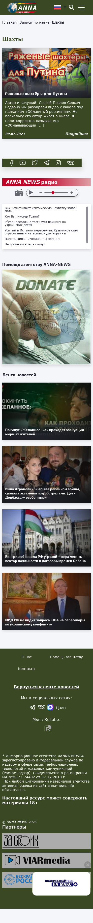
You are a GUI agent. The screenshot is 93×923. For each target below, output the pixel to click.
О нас (26, 657)
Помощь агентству (66, 657)
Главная (9, 22)
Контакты (26, 668)
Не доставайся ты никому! (25, 244)
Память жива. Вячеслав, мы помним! (33, 238)
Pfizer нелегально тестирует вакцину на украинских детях (35, 223)
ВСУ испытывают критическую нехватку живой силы (41, 210)
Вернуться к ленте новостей (46, 686)
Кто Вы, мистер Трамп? (22, 216)
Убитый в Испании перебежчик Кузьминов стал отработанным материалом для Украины (41, 232)
